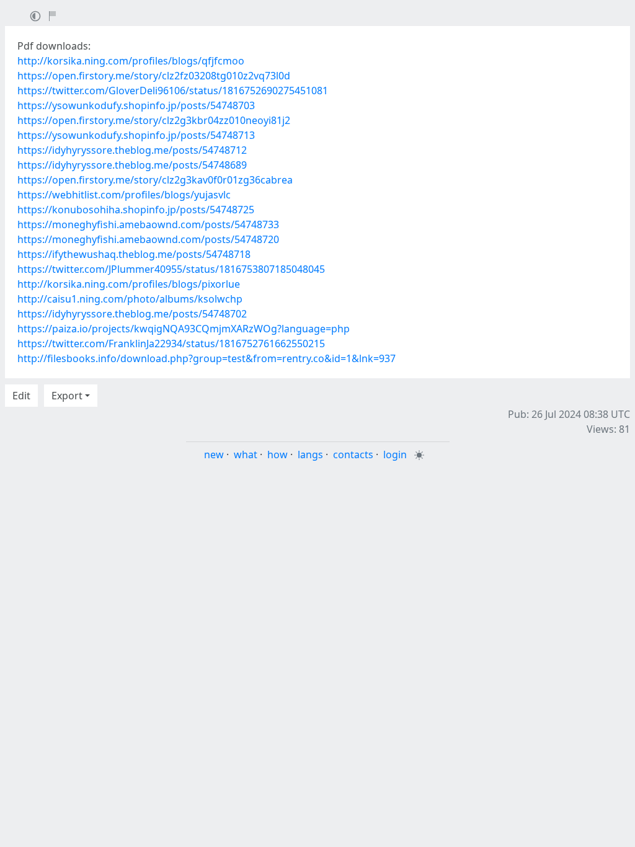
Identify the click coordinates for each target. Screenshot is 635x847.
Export (66, 395)
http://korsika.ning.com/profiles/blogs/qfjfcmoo (130, 61)
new (214, 454)
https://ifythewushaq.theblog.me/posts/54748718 (134, 254)
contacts (353, 454)
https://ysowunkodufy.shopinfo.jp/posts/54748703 (136, 105)
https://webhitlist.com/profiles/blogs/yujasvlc (124, 195)
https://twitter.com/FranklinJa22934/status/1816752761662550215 (171, 343)
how (277, 454)
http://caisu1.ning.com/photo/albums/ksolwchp (129, 299)
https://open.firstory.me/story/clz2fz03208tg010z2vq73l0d (153, 75)
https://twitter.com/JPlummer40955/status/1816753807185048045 (171, 269)
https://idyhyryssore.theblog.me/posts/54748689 (132, 165)
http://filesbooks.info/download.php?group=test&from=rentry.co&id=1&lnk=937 (206, 358)
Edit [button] (21, 395)
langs (310, 454)
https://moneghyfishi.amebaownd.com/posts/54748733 (148, 224)
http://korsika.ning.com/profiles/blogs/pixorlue (128, 284)
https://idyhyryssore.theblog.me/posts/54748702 (132, 314)
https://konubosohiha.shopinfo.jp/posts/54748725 (135, 209)
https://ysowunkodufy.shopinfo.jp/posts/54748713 (136, 135)
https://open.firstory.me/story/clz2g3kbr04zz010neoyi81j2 (153, 120)
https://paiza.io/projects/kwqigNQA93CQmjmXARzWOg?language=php (183, 328)
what (245, 454)
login (395, 454)
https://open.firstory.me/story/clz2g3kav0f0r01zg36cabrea (155, 180)
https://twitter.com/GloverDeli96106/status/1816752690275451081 (172, 90)
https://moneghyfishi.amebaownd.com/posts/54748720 (148, 239)
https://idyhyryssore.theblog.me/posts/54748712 (132, 150)
